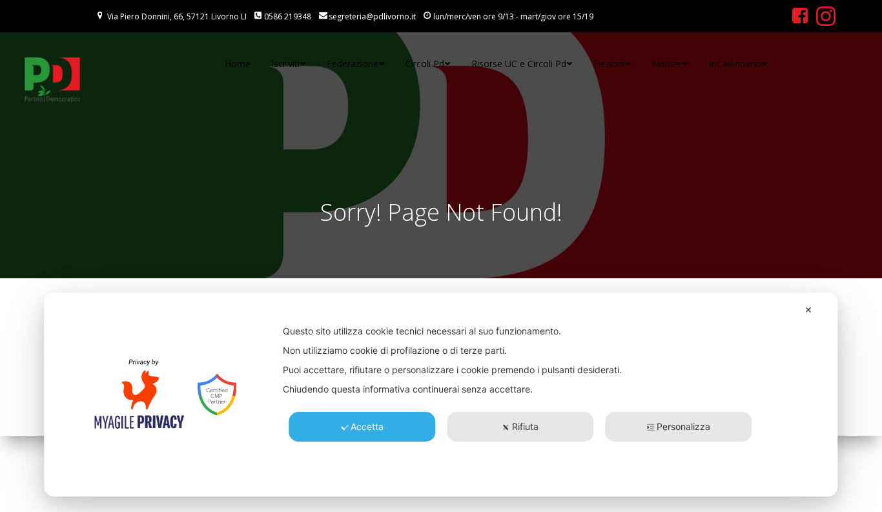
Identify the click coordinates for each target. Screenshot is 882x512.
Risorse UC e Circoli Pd (518, 63)
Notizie (667, 63)
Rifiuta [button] (525, 426)
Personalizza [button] (683, 426)
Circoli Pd (424, 63)
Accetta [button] (367, 426)
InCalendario (735, 63)
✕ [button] (808, 309)
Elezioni (609, 63)
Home (238, 63)
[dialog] (440, 394)
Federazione (352, 63)
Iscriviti (285, 63)
